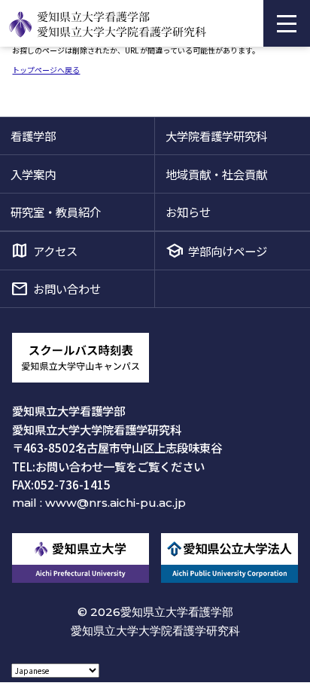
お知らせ (188, 211)
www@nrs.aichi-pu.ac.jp (115, 502)
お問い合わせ (67, 288)
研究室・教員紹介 (56, 211)
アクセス (55, 250)
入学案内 (33, 174)
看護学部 (33, 135)
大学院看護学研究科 (216, 135)
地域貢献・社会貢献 (216, 174)
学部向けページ (227, 250)
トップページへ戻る (46, 69)
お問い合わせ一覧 (80, 466)
